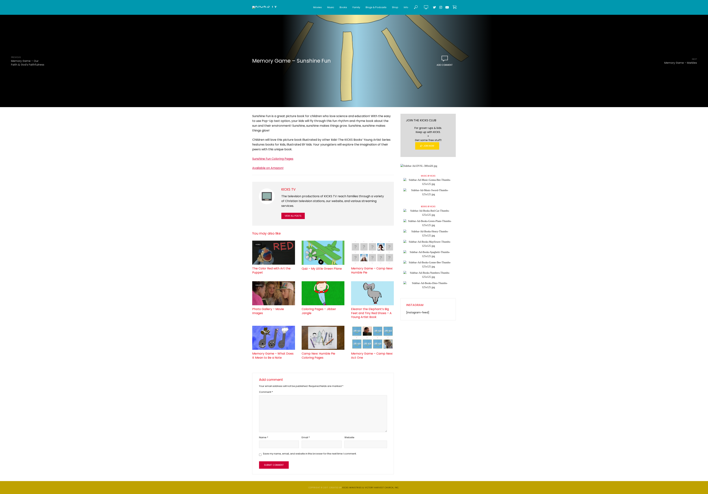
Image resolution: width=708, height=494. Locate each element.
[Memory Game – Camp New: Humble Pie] (372, 253)
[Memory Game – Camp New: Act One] (372, 338)
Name (263, 437)
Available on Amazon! (268, 168)
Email (306, 437)
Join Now (428, 145)
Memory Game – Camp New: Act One (372, 356)
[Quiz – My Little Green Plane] (323, 253)
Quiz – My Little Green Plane (322, 269)
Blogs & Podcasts (376, 7)
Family (356, 7)
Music (330, 7)
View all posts (293, 215)
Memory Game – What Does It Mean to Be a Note (273, 356)
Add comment (445, 64)
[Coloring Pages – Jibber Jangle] (323, 293)
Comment (266, 392)
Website (349, 437)
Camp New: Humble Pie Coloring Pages (318, 356)
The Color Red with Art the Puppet (271, 270)
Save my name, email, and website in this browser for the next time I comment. (310, 453)
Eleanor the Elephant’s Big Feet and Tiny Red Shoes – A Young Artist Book (371, 313)
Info (406, 7)
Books (343, 7)
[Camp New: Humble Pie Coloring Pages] (323, 338)
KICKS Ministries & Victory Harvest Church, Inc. (370, 487)
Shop (395, 7)
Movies (317, 7)
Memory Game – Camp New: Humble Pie (372, 270)
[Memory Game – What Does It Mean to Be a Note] (273, 338)
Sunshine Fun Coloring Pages (272, 159)
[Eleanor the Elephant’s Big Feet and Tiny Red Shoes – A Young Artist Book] (372, 293)
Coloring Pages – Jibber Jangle (319, 311)
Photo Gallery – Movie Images (268, 311)
